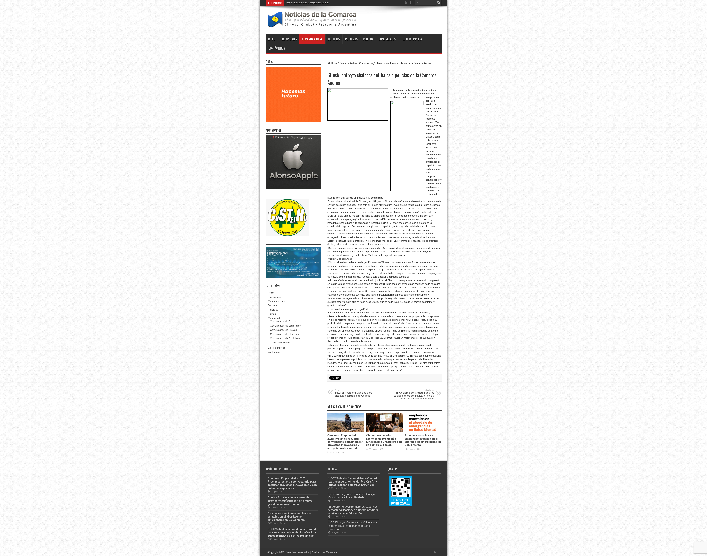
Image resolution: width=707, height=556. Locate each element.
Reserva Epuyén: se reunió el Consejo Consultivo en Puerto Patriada (351, 495)
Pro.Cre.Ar (307, 532)
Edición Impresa (412, 39)
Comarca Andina (312, 39)
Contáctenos (277, 48)
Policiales (351, 39)
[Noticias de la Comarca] (312, 25)
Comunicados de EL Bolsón (285, 338)
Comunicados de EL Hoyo (284, 321)
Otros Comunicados (280, 342)
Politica (368, 39)
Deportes (334, 39)
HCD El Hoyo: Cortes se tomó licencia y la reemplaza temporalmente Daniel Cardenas (352, 526)
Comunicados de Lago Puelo (285, 325)
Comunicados (387, 39)
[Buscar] (439, 3)
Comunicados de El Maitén (284, 334)
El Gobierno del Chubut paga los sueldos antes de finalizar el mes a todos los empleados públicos (414, 394)
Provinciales (289, 39)
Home (334, 63)
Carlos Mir (331, 552)
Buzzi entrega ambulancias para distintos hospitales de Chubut (353, 393)
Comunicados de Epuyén (283, 330)
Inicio (271, 39)
